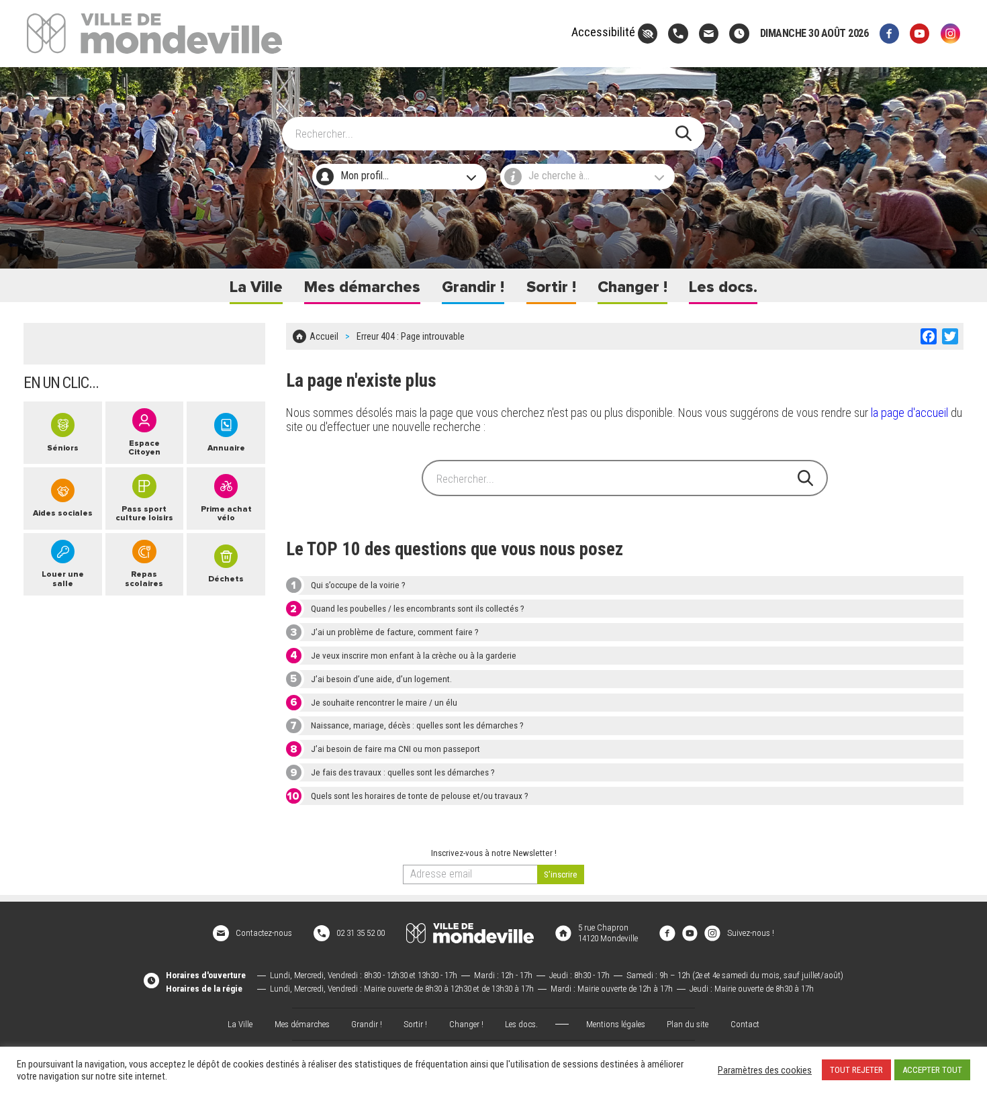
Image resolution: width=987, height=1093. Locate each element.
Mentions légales (615, 1024)
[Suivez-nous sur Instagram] (950, 33)
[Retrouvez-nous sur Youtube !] (690, 932)
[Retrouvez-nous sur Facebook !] (667, 932)
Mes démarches (362, 287)
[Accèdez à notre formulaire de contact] (708, 33)
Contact (745, 1024)
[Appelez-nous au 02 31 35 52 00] (678, 33)
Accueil (324, 336)
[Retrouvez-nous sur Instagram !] (712, 932)
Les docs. (723, 287)
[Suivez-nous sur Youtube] (919, 33)
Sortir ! (551, 287)
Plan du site (687, 1024)
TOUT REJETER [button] (856, 1070)
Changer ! (632, 287)
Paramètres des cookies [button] (765, 1070)
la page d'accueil (909, 413)
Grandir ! (473, 287)
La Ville (256, 287)
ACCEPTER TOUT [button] (932, 1070)
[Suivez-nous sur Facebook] (889, 33)
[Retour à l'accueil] (470, 933)
